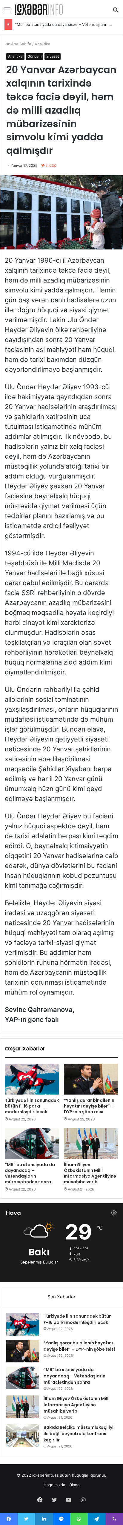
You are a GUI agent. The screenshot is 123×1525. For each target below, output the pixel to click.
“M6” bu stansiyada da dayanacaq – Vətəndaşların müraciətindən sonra (30, 1173)
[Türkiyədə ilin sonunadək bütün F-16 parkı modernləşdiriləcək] (32, 1079)
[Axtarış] (116, 12)
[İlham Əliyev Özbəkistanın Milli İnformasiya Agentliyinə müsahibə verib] (91, 1143)
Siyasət (52, 56)
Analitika (42, 43)
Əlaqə (74, 1484)
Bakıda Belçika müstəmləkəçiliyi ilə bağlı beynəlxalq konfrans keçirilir (78, 1433)
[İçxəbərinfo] (39, 9)
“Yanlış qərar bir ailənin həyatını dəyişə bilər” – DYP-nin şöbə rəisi (89, 1106)
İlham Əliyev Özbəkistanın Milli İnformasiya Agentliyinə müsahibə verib (90, 1173)
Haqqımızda (54, 1484)
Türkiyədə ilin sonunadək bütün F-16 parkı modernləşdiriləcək (32, 1106)
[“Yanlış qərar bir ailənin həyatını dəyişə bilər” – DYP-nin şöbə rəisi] (91, 1079)
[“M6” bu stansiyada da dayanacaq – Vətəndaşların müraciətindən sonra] (32, 1143)
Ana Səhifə (20, 43)
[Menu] (7, 12)
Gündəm (34, 56)
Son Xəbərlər (61, 1297)
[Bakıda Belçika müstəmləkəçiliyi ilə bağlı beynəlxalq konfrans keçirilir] (22, 1435)
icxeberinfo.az (45, 1475)
